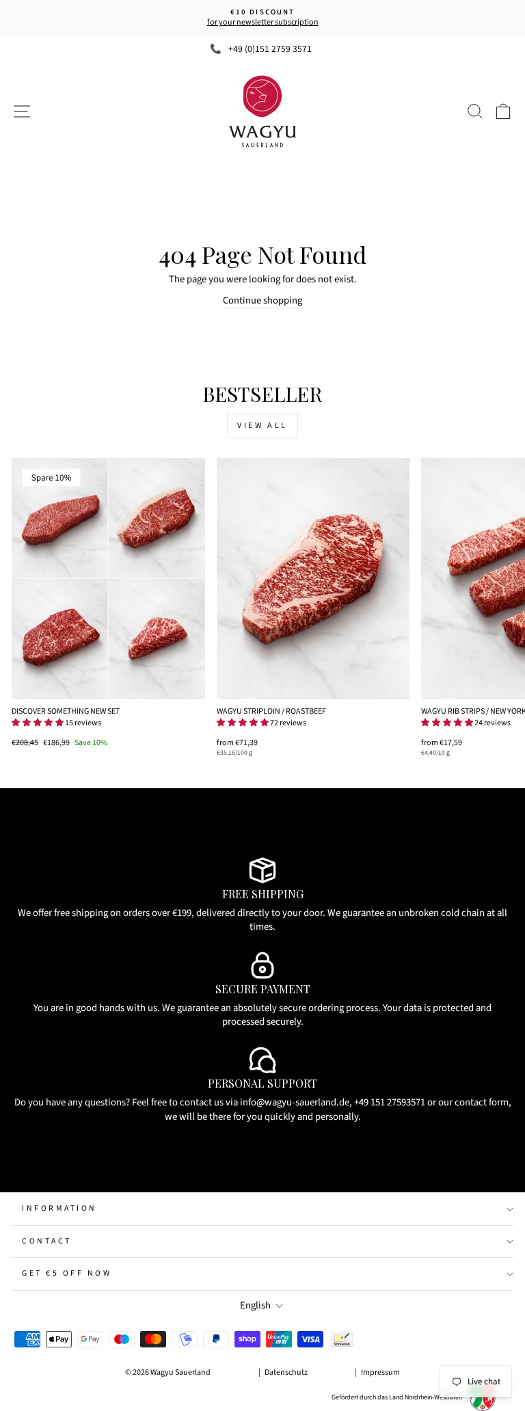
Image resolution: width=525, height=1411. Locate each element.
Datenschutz (286, 1372)
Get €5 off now (66, 1273)
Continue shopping (262, 301)
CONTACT (47, 1241)
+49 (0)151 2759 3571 (270, 48)
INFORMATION (59, 1208)
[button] (38, 723)
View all (262, 425)
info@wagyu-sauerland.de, (296, 1102)
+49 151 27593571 (389, 1102)
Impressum (380, 1372)
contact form (482, 1102)
